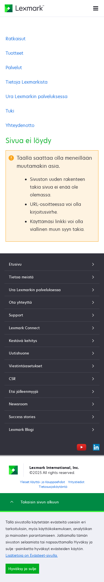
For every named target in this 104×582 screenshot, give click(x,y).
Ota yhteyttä (20, 302)
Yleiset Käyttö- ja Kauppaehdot (42, 482)
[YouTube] (81, 446)
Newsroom (18, 403)
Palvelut (14, 67)
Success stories (22, 416)
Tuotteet (14, 53)
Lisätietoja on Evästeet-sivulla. (32, 555)
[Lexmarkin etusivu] (24, 8)
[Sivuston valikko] (96, 8)
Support (16, 315)
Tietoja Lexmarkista (26, 82)
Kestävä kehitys (23, 340)
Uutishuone (19, 353)
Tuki (10, 111)
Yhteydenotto (20, 125)
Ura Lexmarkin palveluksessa (36, 96)
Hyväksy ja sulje (22, 568)
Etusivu (15, 264)
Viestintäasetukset (25, 365)
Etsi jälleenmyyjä (23, 391)
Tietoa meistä (21, 276)
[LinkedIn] (96, 446)
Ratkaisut (16, 39)
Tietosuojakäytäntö (53, 486)
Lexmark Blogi (21, 429)
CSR (12, 378)
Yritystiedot (76, 482)
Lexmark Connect (24, 327)
